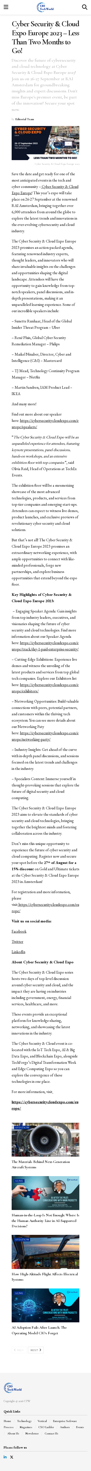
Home (7, 1421)
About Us (13, 1433)
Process (9, 1427)
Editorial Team (24, 119)
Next (35, 1350)
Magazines (26, 1427)
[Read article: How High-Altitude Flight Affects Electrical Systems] (45, 1252)
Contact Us (51, 1433)
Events (80, 1427)
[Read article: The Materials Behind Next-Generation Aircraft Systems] (45, 1140)
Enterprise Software (65, 1421)
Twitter (17, 941)
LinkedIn (18, 951)
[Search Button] (84, 7)
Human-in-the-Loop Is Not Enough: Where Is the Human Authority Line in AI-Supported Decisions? (45, 1221)
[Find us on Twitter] (11, 1457)
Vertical (42, 1421)
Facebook (19, 931)
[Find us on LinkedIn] (5, 1457)
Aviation (22, 1127)
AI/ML (19, 1180)
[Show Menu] (6, 7)
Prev (20, 1350)
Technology (24, 1421)
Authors (65, 1427)
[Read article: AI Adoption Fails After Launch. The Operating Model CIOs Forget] (45, 1305)
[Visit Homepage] (45, 7)
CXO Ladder (46, 1427)
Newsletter (32, 1433)
